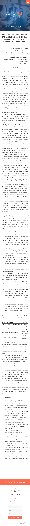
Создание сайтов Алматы (11, 523)
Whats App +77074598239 (15, 26)
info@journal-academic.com (15, 502)
